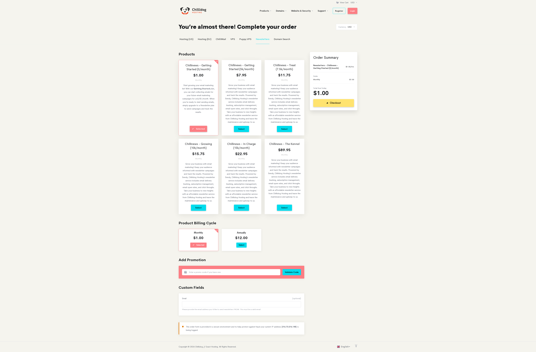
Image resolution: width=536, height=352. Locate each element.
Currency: (345, 27)
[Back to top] (356, 346)
